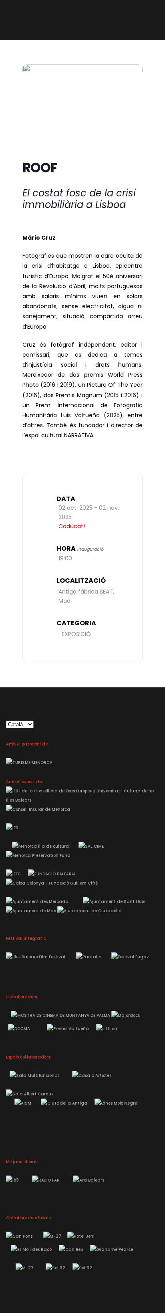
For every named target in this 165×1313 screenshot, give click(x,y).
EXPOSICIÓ (76, 634)
